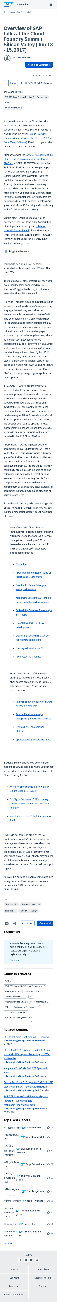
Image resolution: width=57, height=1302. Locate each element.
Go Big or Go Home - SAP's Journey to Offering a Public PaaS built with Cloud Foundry (30, 803)
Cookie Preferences (14, 1294)
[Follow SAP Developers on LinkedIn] (37, 1260)
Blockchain (21, 564)
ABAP (7, 981)
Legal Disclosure (43, 1278)
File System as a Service (28, 656)
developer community (31, 904)
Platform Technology (28, 911)
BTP (6, 1007)
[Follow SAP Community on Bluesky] (26, 1260)
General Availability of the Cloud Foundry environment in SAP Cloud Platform (28, 159)
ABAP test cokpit (32, 991)
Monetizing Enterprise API (29, 598)
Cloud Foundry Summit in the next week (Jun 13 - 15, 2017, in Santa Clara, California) (28, 138)
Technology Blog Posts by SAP (18, 12)
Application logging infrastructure (33, 739)
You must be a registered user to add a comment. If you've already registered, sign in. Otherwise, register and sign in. (27, 949)
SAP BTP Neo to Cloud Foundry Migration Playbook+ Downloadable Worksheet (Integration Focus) (26, 1100)
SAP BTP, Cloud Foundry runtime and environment (26, 97)
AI (30, 997)
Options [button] (26, 70)
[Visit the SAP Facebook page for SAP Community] (20, 1260)
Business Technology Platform (17, 1017)
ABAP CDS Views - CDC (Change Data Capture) (24, 986)
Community (22, 4)
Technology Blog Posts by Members (25, 1040)
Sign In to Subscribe (39, 65)
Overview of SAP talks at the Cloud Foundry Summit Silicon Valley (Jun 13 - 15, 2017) (28, 39)
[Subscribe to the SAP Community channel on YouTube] (31, 1260)
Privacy (14, 1269)
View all (8, 1243)
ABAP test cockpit (12, 991)
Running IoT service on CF (29, 648)
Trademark (14, 1286)
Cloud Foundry (11, 904)
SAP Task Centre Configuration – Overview (26, 1037)
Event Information (12, 108)
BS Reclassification (38, 1002)
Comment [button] (45, 923)
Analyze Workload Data (15, 1002)
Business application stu (15, 1012)
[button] (6, 83)
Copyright (14, 1278)
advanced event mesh (14, 997)
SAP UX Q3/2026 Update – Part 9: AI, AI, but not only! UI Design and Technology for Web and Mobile (27, 1054)
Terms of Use (42, 1269)
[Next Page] (31, 1022)
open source (10, 911)
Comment (15, 960)
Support (43, 1286)
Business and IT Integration (25, 1007)
